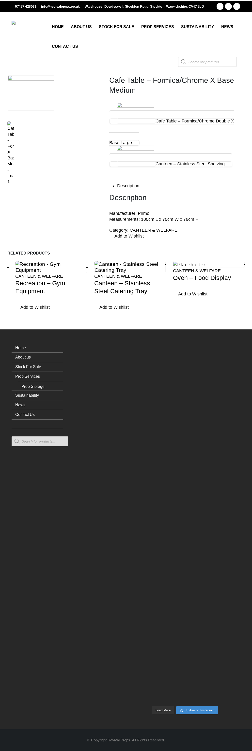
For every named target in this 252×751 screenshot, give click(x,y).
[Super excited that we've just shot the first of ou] (162, 607)
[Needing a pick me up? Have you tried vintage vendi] (140, 433)
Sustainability (197, 27)
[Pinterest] (228, 6)
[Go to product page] (51, 267)
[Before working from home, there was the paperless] (140, 622)
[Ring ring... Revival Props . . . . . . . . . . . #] (162, 445)
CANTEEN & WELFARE (153, 230)
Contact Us (65, 46)
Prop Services (157, 27)
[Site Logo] (30, 39)
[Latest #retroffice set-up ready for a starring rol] (230, 401)
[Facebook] (220, 6)
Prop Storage (33, 386)
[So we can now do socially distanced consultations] (208, 610)
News (227, 27)
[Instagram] (236, 6)
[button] (126, 236)
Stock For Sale (116, 27)
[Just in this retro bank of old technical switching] (185, 563)
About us (81, 27)
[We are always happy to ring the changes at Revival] (230, 598)
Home (58, 27)
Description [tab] (128, 185)
